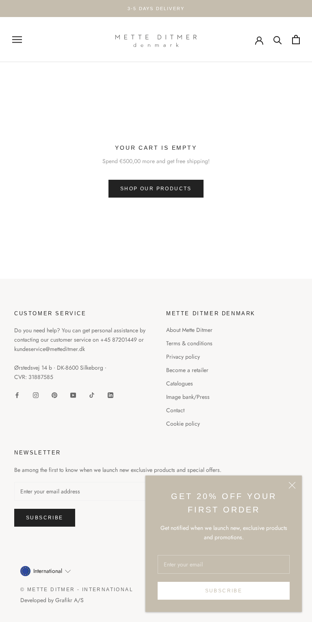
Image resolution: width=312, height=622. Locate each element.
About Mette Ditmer (189, 330)
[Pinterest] (54, 394)
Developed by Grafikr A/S (52, 600)
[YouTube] (73, 394)
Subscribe (224, 591)
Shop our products (156, 189)
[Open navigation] (17, 39)
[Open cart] (296, 39)
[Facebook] (17, 394)
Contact (175, 410)
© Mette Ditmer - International (76, 589)
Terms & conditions (189, 343)
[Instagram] (36, 394)
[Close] (292, 485)
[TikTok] (92, 394)
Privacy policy (183, 357)
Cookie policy (183, 424)
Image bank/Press (188, 397)
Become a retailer (187, 370)
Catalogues (179, 383)
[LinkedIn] (110, 394)
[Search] (277, 39)
